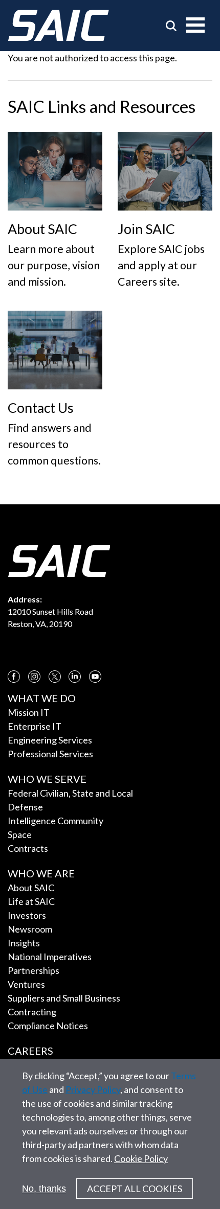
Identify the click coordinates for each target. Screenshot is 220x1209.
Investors (27, 915)
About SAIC (31, 887)
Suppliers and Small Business (64, 998)
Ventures (26, 984)
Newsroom (30, 929)
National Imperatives (50, 956)
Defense (25, 806)
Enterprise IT (34, 726)
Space (20, 834)
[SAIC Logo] (58, 25)
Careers (30, 1050)
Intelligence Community (55, 820)
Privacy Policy (92, 1089)
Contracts (28, 848)
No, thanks (44, 1188)
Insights (24, 942)
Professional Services (50, 753)
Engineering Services (50, 740)
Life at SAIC (31, 901)
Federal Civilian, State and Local (70, 793)
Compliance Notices (48, 1025)
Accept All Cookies (134, 1188)
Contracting (32, 1011)
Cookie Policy (141, 1158)
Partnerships (33, 970)
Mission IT (29, 712)
